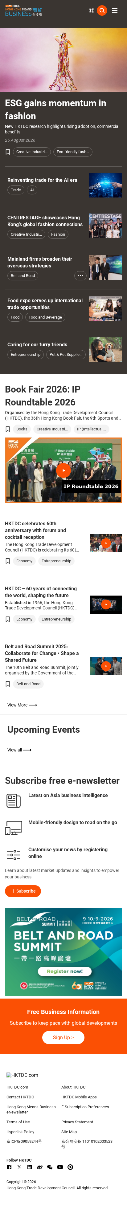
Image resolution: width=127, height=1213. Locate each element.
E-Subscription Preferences (85, 1107)
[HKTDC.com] (63, 1078)
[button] (114, 10)
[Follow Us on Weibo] (40, 1167)
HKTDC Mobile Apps (79, 1097)
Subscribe (26, 891)
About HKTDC (73, 1087)
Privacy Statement (77, 1122)
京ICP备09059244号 (24, 1141)
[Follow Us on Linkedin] (29, 1167)
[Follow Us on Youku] (70, 1167)
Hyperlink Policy (20, 1132)
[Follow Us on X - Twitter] (19, 1167)
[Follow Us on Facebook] (9, 1167)
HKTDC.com (17, 1087)
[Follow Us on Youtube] (60, 1167)
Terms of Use (18, 1122)
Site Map (69, 1132)
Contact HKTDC (20, 1097)
